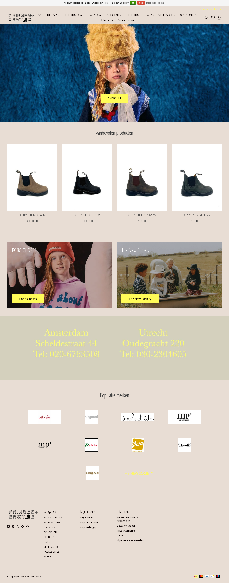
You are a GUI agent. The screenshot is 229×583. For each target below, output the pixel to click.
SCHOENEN (50, 532)
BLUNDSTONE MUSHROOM (32, 215)
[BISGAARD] (91, 417)
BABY (47, 542)
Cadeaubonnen (127, 20)
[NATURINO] (91, 445)
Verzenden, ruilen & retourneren (128, 519)
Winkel (120, 535)
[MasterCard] (201, 576)
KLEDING (49, 537)
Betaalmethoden (126, 525)
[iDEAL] (196, 576)
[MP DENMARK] (45, 445)
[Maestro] (218, 576)
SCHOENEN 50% (53, 517)
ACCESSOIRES (51, 551)
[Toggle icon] (206, 18)
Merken (48, 556)
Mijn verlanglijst (89, 527)
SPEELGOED (51, 546)
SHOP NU (114, 98)
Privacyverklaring (126, 530)
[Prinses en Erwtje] (21, 17)
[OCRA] (138, 445)
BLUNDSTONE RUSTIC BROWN (142, 215)
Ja (133, 3)
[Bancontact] (212, 576)
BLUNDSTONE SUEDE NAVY (87, 215)
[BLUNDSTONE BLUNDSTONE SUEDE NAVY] (87, 177)
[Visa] (207, 576)
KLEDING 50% (52, 522)
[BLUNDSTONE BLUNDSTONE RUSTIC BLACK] (197, 177)
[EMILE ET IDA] (138, 417)
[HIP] (184, 417)
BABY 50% (50, 527)
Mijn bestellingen (89, 522)
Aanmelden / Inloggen (210, 9)
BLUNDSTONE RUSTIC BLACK (196, 215)
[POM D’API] (92, 473)
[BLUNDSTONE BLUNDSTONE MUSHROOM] (32, 177)
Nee (141, 3)
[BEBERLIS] (45, 417)
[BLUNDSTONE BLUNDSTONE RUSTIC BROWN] (142, 177)
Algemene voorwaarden (130, 540)
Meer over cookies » (156, 3)
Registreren (86, 517)
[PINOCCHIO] (184, 445)
